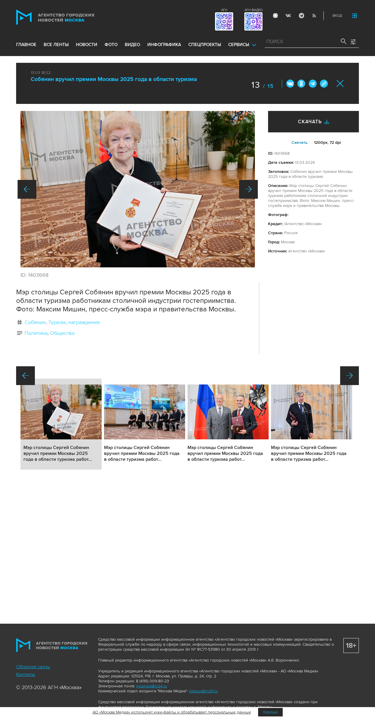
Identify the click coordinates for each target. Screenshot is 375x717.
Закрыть (340, 83)
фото (111, 44)
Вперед (248, 189)
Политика (36, 333)
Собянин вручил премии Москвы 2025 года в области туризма (114, 79)
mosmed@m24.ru (151, 686)
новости (86, 44)
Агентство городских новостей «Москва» (66, 17)
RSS (314, 15)
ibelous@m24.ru (203, 691)
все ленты (56, 44)
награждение (84, 322)
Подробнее (61, 424)
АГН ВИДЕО (253, 10)
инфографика (164, 44)
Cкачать (300, 142)
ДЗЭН (275, 15)
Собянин (35, 322)
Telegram (301, 15)
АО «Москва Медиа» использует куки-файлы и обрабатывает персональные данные (172, 712)
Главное (26, 44)
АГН (224, 10)
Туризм (57, 322)
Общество (62, 333)
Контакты (25, 674)
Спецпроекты (204, 44)
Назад (27, 189)
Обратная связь (33, 667)
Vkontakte (288, 15)
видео (132, 44)
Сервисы (238, 44)
